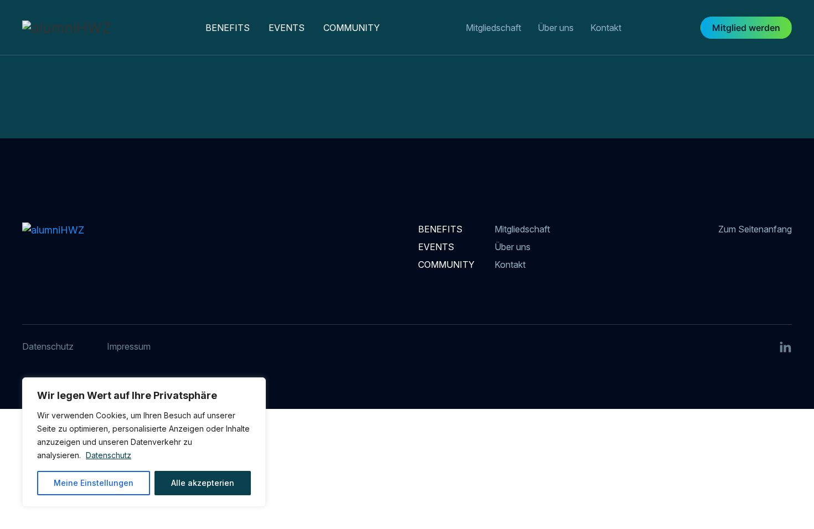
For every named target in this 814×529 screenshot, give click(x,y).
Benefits (227, 27)
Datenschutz (108, 455)
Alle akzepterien (202, 482)
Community (351, 27)
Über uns (556, 27)
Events (287, 27)
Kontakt (605, 27)
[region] (144, 442)
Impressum (129, 346)
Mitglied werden (746, 27)
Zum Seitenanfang (755, 229)
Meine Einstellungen (93, 482)
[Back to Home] (99, 28)
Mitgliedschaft (493, 27)
